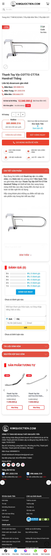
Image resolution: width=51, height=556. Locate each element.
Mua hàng (14, 407)
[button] (2, 482)
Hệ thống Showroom (8, 507)
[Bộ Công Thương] (32, 519)
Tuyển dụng (5, 517)
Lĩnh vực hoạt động (8, 514)
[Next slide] (47, 390)
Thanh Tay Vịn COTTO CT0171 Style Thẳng (13, 396)
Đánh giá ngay (25, 292)
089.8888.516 (18, 87)
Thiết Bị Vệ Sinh (16, 17)
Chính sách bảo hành (9, 529)
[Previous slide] (4, 390)
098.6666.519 (18, 94)
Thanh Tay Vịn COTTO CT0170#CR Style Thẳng (35, 396)
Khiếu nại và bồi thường (33, 529)
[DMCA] (44, 519)
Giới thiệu (5, 500)
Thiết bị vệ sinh (31, 500)
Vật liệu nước (30, 510)
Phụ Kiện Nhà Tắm (31, 17)
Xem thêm (24, 255)
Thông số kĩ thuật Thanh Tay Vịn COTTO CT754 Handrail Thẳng (24, 252)
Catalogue (5, 520)
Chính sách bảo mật (32, 548)
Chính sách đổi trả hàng (9, 548)
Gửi (25, 328)
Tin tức (4, 504)
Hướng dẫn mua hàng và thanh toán (37, 538)
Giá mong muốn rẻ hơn (27, 142)
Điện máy (29, 514)
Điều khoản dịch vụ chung (10, 538)
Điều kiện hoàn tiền (32, 542)
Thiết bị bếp (30, 504)
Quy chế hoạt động (32, 532)
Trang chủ (5, 17)
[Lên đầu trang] (46, 544)
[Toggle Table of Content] (42, 247)
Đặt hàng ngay (37, 135)
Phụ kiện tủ (30, 507)
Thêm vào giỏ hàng (13, 135)
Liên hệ (4, 510)
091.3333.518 (19, 91)
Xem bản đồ (38, 128)
